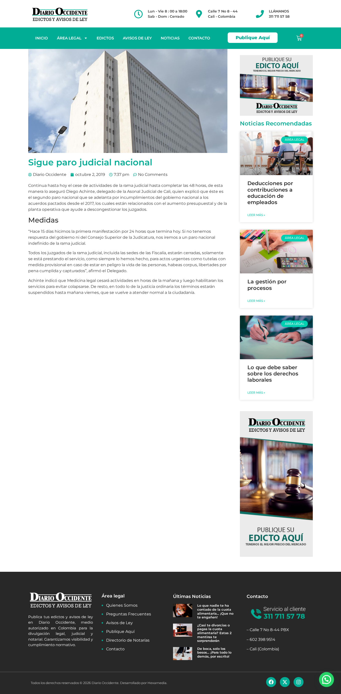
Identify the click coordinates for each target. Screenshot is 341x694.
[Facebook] (271, 682)
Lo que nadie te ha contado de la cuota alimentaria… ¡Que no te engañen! (215, 611)
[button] (326, 679)
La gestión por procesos (267, 284)
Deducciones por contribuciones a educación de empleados (270, 192)
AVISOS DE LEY (137, 38)
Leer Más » (256, 215)
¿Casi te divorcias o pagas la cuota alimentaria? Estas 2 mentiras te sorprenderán (214, 633)
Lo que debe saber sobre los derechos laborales (272, 373)
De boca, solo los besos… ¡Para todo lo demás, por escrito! (214, 652)
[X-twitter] (285, 682)
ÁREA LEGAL (69, 38)
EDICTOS (105, 38)
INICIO (41, 38)
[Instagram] (299, 682)
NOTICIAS (170, 38)
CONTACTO (199, 38)
